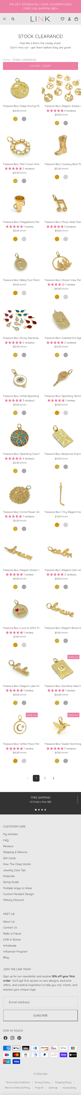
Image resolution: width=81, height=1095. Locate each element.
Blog (6, 957)
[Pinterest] (19, 1038)
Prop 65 (39, 1087)
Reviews (8, 846)
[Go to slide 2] (39, 810)
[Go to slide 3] (42, 810)
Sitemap (53, 1087)
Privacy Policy (42, 1082)
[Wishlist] (62, 19)
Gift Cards (9, 858)
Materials (9, 876)
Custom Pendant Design (18, 894)
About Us (9, 921)
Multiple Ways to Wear (17, 888)
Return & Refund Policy (17, 1087)
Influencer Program (15, 951)
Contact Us (10, 927)
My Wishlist (10, 834)
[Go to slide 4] (45, 810)
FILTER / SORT (40, 66)
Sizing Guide (11, 882)
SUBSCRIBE (40, 1015)
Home (6, 59)
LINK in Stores (12, 939)
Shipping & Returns (15, 852)
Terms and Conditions (18, 1082)
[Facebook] (5, 1038)
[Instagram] (12, 1038)
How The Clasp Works (17, 864)
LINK (44, 1073)
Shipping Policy (63, 1082)
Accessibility (69, 1087)
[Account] (69, 19)
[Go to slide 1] (36, 810)
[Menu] (4, 18)
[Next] (53, 778)
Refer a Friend (12, 933)
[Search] (13, 19)
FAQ (6, 840)
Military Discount (13, 900)
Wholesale (9, 945)
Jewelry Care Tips (14, 870)
